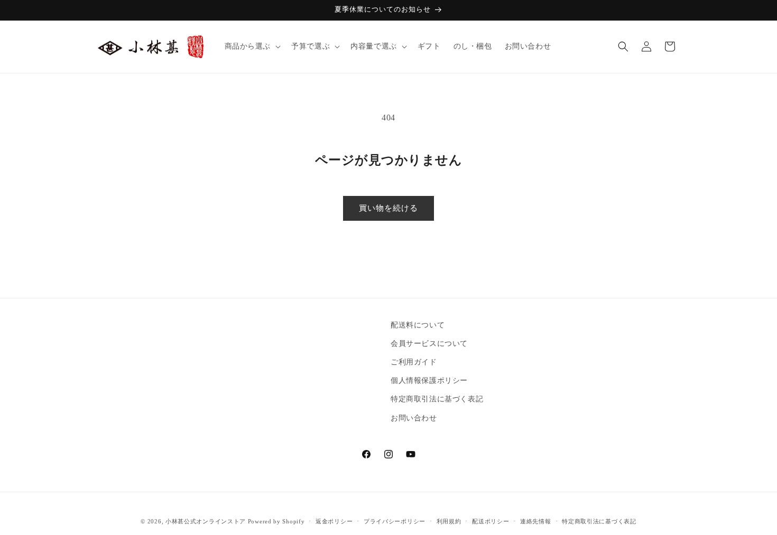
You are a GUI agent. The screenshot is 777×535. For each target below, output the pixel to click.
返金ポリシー (334, 521)
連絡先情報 (535, 521)
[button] (251, 46)
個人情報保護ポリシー (429, 380)
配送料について (418, 325)
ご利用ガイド (414, 362)
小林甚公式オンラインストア (205, 521)
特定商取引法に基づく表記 (437, 399)
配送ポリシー (490, 521)
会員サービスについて (429, 344)
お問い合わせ (414, 418)
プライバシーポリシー (395, 521)
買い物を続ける (388, 208)
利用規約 (449, 521)
